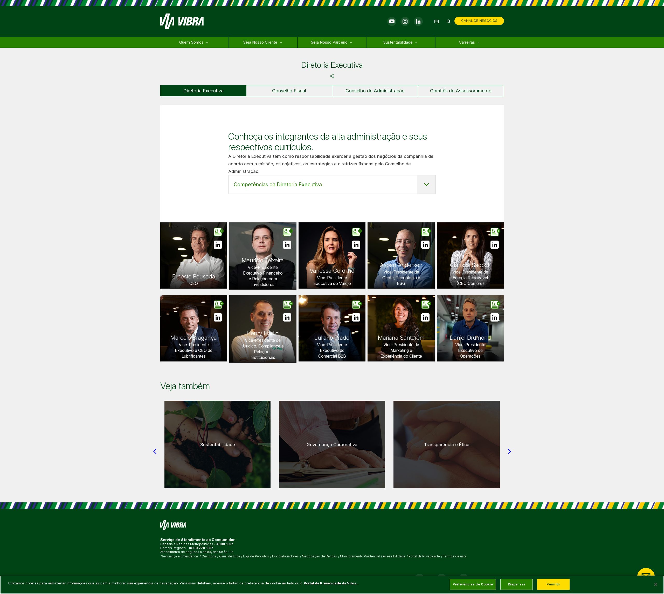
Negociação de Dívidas (319, 556)
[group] (217, 445)
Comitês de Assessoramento (461, 90)
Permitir (553, 584)
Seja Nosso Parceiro (329, 42)
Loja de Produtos (256, 556)
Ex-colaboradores (285, 556)
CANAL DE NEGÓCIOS (479, 20)
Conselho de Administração (375, 90)
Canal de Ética (229, 556)
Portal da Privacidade (424, 556)
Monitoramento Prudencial (360, 556)
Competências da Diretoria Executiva (278, 184)
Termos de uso (454, 556)
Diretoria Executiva (203, 90)
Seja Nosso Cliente (260, 42)
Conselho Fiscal (289, 90)
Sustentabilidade (398, 42)
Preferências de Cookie (473, 584)
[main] (332, 585)
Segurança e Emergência (179, 556)
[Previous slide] (154, 451)
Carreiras (467, 42)
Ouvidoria (209, 556)
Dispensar (516, 584)
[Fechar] (655, 584)
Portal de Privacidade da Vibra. (330, 583)
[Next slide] (509, 451)
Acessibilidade (394, 556)
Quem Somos (191, 42)
